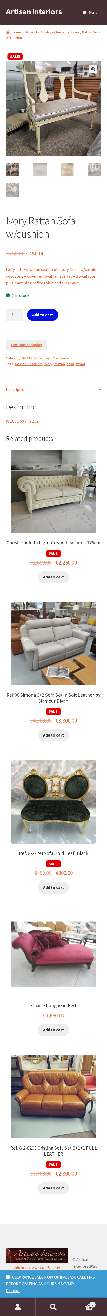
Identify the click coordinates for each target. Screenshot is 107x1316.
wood (80, 364)
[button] (93, 69)
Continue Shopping (26, 344)
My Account (18, 1307)
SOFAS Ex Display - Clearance (47, 32)
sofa (70, 364)
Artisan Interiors (34, 11)
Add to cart (42, 314)
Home (16, 32)
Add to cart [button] (53, 576)
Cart (82, 1302)
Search (53, 1307)
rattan (59, 364)
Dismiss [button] (13, 1290)
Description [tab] (16, 389)
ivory (48, 364)
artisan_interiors (29, 364)
